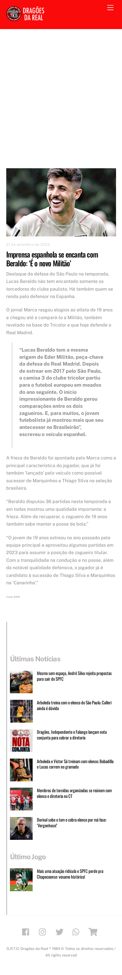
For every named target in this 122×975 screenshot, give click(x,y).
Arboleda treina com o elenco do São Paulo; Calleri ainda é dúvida (74, 705)
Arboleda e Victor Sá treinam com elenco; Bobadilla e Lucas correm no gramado (75, 764)
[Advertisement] (61, 93)
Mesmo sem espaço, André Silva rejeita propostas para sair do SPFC (74, 676)
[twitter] (60, 931)
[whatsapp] (77, 931)
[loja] (94, 931)
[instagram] (44, 931)
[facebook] (27, 931)
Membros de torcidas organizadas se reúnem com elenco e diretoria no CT (74, 793)
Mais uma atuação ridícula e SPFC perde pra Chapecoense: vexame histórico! (70, 874)
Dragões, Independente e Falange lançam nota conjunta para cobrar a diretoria (72, 735)
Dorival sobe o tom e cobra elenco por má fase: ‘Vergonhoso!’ (71, 822)
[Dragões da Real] (26, 19)
